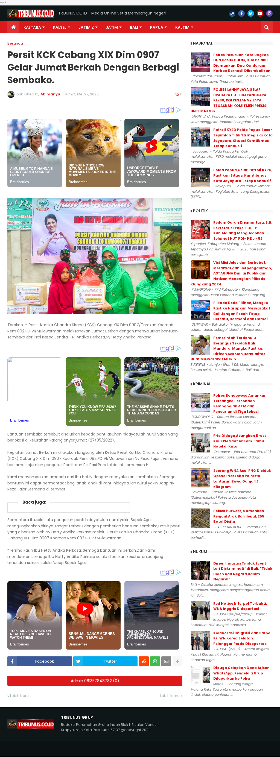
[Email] (166, 661)
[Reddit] (144, 661)
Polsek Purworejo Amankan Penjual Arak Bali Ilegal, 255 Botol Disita (238, 516)
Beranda (15, 43)
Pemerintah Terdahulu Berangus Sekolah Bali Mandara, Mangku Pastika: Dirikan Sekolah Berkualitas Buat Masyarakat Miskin (228, 348)
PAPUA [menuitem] (156, 27)
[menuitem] (13, 27)
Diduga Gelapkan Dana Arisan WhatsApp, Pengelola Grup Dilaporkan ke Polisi (241, 673)
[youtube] (260, 13)
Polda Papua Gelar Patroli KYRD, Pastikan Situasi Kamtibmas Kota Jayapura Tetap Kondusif (242, 175)
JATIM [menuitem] (112, 27)
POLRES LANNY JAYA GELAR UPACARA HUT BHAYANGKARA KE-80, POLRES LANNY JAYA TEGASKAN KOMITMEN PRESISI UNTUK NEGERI (229, 100)
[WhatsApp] (155, 661)
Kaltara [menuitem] (32, 27)
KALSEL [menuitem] (59, 27)
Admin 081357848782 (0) (95, 680)
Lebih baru (19, 695)
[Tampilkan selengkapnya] (177, 661)
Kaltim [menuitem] (182, 27)
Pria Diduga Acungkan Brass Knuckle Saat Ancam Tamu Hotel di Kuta (239, 441)
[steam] (232, 13)
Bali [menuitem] (134, 27)
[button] (267, 27)
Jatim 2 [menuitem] (86, 27)
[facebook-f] (241, 13)
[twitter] (250, 13)
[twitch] (269, 13)
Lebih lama (170, 695)
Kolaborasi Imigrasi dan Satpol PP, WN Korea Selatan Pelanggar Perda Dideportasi (242, 638)
